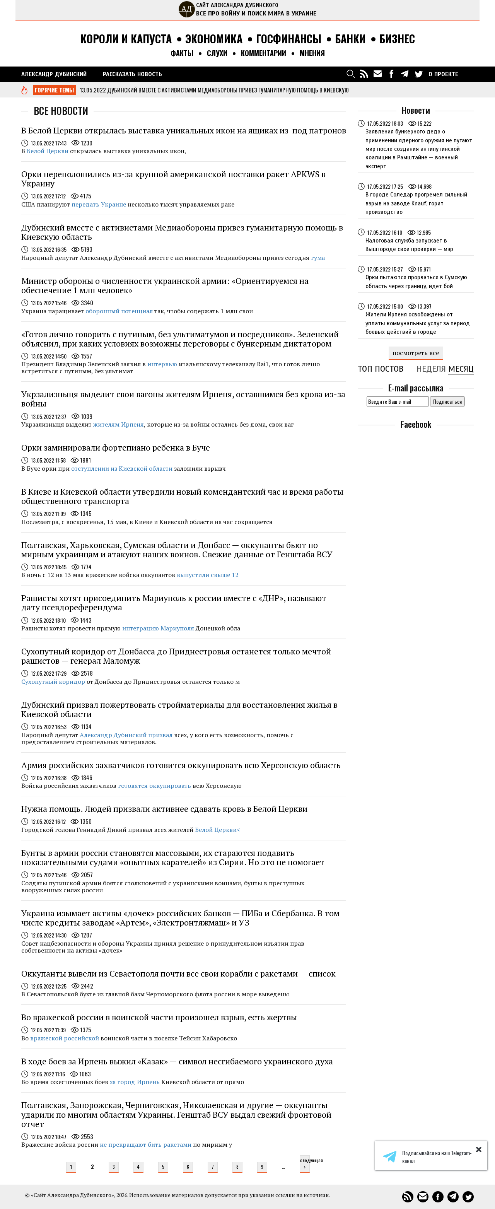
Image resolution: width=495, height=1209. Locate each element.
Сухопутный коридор (53, 681)
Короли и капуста (126, 39)
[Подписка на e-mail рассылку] (378, 74)
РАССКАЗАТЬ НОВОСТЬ (132, 74)
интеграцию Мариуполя (158, 628)
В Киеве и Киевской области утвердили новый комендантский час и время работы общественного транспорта (182, 496)
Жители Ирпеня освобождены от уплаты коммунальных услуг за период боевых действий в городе (417, 323)
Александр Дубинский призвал (126, 735)
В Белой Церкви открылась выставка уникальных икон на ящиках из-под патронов (183, 130)
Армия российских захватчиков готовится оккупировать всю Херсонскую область (181, 764)
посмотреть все (416, 352)
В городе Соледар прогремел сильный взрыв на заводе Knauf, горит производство (416, 203)
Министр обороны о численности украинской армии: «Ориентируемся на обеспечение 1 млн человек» (165, 285)
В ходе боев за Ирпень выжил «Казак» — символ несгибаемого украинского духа (177, 1061)
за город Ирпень (135, 1082)
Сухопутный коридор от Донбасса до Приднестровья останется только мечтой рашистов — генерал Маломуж (176, 655)
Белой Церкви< (217, 829)
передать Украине (99, 204)
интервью (162, 364)
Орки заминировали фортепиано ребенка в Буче (115, 447)
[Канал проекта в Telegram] (405, 74)
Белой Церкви (47, 151)
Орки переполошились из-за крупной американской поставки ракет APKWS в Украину (173, 178)
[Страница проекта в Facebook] (391, 74)
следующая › (305, 1163)
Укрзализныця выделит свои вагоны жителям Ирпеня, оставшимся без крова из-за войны (183, 398)
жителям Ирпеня (118, 424)
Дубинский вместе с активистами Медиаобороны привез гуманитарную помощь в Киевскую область (182, 232)
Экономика (213, 39)
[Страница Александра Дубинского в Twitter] (418, 74)
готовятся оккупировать (154, 785)
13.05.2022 (93, 89)
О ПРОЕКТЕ (443, 74)
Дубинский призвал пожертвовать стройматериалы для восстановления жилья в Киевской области (179, 709)
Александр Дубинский (54, 74)
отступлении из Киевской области (121, 468)
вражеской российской (64, 1038)
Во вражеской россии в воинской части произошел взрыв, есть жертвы (159, 1017)
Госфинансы (288, 39)
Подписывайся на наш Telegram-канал (437, 1157)
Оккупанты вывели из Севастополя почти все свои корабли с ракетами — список (178, 973)
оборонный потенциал (119, 311)
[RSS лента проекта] (364, 74)
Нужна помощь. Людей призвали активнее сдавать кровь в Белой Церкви (164, 808)
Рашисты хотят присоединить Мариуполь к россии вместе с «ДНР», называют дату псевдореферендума (173, 602)
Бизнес (397, 39)
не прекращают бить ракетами (145, 1144)
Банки (350, 39)
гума (318, 257)
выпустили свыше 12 (208, 574)
